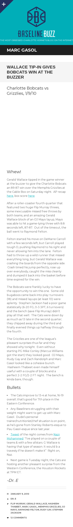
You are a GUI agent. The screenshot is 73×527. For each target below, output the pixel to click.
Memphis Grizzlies (49, 506)
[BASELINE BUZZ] (36, 17)
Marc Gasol (29, 506)
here (10, 195)
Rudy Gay (45, 509)
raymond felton (28, 509)
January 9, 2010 (20, 494)
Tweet (15, 434)
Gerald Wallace (36, 503)
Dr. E (13, 498)
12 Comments (19, 517)
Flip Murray (18, 503)
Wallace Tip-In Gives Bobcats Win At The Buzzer (31, 72)
